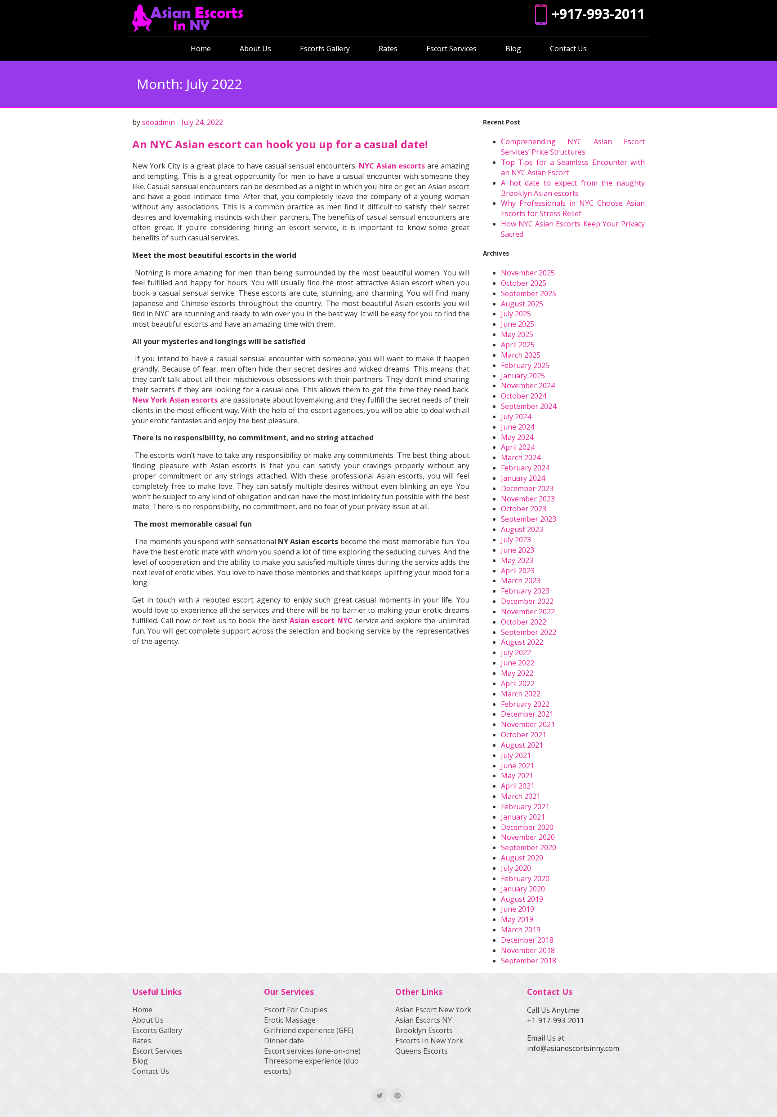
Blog (513, 48)
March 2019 (520, 930)
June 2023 (517, 550)
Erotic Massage (290, 1020)
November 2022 (528, 611)
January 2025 (523, 376)
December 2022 (527, 601)
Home (201, 48)
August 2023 (522, 529)
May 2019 (517, 919)
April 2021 (518, 786)
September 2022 (528, 632)
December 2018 (527, 940)
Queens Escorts (421, 1051)
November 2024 (528, 385)
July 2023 (516, 540)
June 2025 (517, 324)
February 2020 (525, 878)
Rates (388, 48)
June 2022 (517, 663)
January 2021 (523, 817)
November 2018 (528, 950)
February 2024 (525, 468)
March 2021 (520, 796)
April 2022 (518, 683)
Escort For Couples (295, 1010)
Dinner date (284, 1041)
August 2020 (522, 858)
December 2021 (527, 714)
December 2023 (527, 488)
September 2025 (528, 293)
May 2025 (517, 334)
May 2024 (517, 437)
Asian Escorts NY (423, 1020)
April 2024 (518, 447)
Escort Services (451, 48)
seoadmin (158, 122)
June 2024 (517, 427)
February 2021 (525, 806)
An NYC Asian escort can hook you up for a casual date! (280, 144)
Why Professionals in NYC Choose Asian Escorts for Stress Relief (573, 208)
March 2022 (520, 694)
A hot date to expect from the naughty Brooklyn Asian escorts (573, 188)
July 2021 (516, 755)
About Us (255, 48)
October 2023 (523, 509)
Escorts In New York (429, 1041)
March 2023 (520, 580)
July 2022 (516, 652)
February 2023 (525, 591)
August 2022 (522, 642)
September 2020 (528, 847)
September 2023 (528, 519)
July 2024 (516, 416)
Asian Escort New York (433, 1010)
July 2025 (516, 314)
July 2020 (516, 868)
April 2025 (518, 345)
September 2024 (528, 406)
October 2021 (523, 735)
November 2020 (528, 837)
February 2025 (525, 365)
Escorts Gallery (325, 48)
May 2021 (517, 775)
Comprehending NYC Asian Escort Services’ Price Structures (573, 147)
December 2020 (527, 827)
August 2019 (522, 899)
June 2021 (517, 766)
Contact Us (568, 48)
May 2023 (517, 560)
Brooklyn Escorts (424, 1030)
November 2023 (528, 499)
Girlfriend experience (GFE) (308, 1030)
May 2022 (517, 673)
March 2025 (520, 355)
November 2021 (528, 724)
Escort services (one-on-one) (312, 1051)
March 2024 (520, 457)
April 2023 (518, 571)
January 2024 (523, 478)
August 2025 (522, 304)
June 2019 (517, 909)
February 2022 (525, 704)
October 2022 (523, 622)
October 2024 (523, 396)
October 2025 (523, 283)
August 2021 (522, 745)
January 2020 (523, 889)
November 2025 (528, 273)
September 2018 (528, 961)
